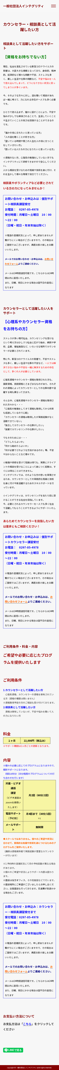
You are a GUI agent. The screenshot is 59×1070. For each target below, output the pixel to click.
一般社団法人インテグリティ (23, 6)
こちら (27, 1024)
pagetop (53, 1065)
